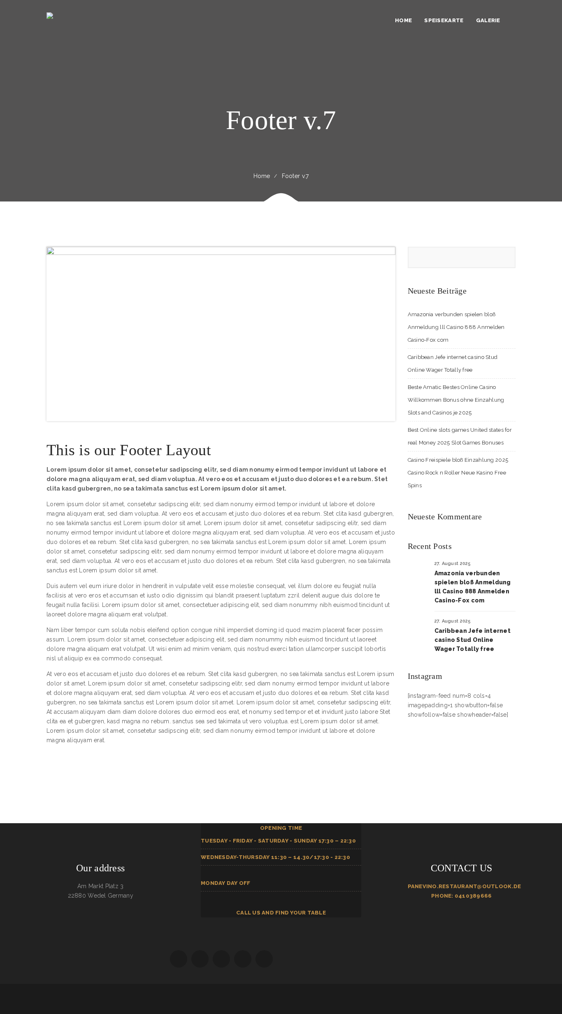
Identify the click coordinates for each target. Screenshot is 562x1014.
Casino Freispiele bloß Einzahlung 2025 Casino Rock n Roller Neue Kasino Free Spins (458, 472)
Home (261, 176)
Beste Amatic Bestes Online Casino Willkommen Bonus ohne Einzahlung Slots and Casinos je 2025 (456, 400)
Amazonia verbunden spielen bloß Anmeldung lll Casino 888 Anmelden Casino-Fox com (456, 327)
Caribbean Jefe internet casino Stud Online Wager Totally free (472, 639)
